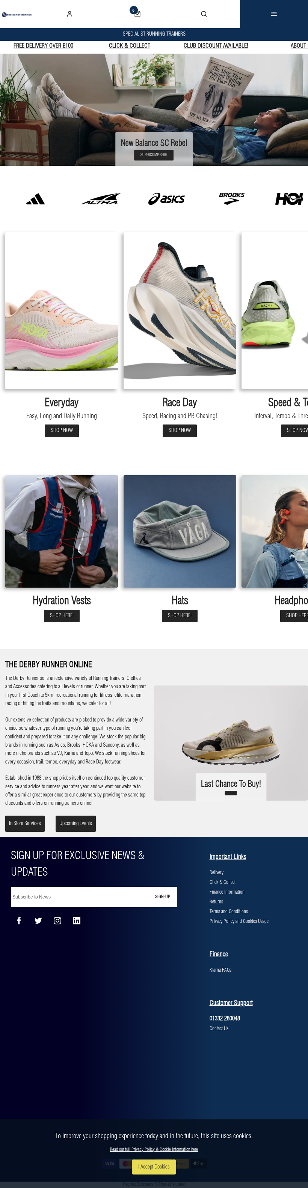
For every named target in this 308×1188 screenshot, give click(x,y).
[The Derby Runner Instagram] (57, 920)
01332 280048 (225, 1019)
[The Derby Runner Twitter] (38, 920)
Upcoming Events (75, 823)
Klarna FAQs (220, 970)
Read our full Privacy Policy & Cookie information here (154, 1150)
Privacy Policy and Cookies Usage (239, 921)
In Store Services (25, 823)
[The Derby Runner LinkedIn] (76, 920)
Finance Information (227, 892)
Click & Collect (223, 882)
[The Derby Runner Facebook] (19, 920)
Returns (216, 902)
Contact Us (219, 1028)
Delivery (216, 872)
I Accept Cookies (154, 1167)
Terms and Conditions (229, 911)
